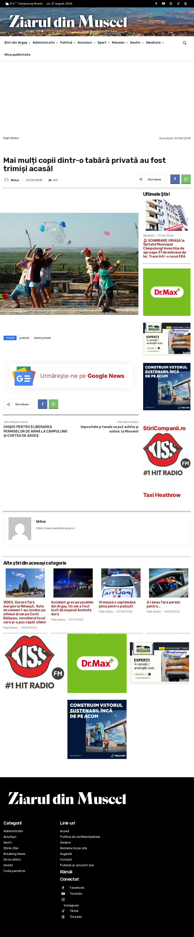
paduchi (24, 337)
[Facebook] (156, 3)
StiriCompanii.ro (164, 428)
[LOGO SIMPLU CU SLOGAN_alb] (166, 481)
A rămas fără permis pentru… (163, 604)
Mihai (15, 180)
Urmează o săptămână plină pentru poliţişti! (117, 604)
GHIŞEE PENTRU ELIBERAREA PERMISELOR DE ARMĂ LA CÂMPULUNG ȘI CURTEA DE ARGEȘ (35, 431)
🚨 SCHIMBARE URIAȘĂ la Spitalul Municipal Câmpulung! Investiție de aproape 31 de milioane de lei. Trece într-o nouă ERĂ (164, 249)
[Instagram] (170, 3)
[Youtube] (163, 3)
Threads (76, 917)
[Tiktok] (178, 3)
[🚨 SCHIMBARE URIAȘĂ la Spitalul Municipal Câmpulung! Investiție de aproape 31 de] (166, 215)
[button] (185, 42)
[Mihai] (7, 180)
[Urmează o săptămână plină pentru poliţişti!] (121, 583)
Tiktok (74, 911)
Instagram (71, 905)
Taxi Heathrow (162, 495)
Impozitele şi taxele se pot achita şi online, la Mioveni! (109, 429)
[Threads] (185, 3)
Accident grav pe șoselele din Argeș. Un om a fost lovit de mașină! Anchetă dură (72, 608)
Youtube (76, 893)
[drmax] (166, 319)
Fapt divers (11, 138)
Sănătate (148, 235)
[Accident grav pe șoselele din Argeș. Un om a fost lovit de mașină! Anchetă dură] (73, 583)
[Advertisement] (97, 100)
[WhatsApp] (186, 179)
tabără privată (42, 337)
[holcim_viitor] (166, 414)
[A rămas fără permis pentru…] (169, 583)
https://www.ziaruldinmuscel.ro (55, 528)
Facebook (77, 887)
